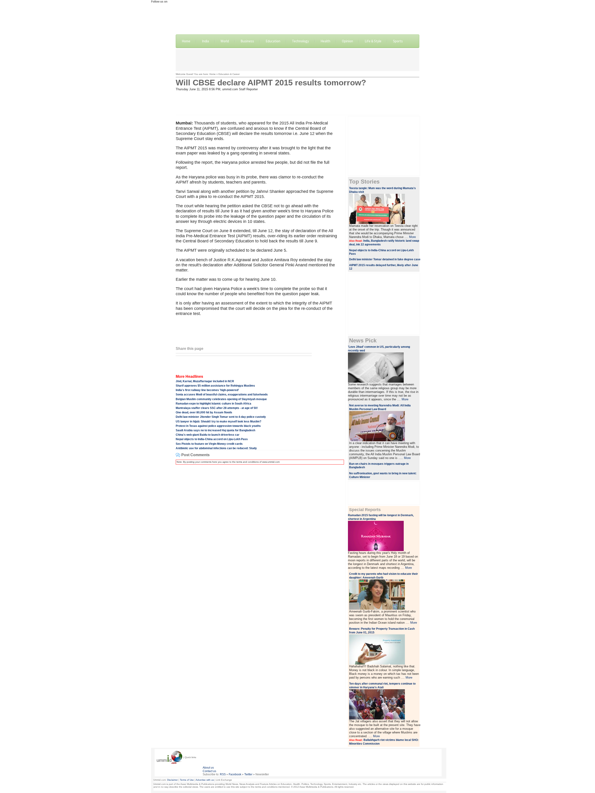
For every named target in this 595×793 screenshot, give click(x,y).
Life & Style (373, 41)
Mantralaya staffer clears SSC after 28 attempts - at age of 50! (217, 408)
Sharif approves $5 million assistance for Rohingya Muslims (215, 385)
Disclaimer (172, 780)
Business (247, 41)
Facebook (235, 774)
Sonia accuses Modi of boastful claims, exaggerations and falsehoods (222, 394)
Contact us (209, 771)
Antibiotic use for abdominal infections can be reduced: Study (216, 448)
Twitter (248, 774)
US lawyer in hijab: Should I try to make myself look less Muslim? (218, 421)
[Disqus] (259, 526)
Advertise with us (205, 780)
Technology (300, 41)
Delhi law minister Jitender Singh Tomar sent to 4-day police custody (221, 416)
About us (208, 767)
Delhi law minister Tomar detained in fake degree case (384, 259)
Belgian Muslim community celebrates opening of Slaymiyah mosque (221, 399)
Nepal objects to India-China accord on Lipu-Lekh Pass (212, 439)
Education (273, 41)
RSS (223, 774)
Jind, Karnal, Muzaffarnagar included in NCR (205, 381)
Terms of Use (187, 780)
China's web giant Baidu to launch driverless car (207, 434)
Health (325, 41)
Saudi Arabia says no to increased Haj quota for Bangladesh (215, 430)
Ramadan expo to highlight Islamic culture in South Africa (213, 403)
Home (186, 41)
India (205, 41)
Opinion (347, 41)
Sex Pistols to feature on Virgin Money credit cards (209, 443)
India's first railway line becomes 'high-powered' (207, 390)
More (412, 237)
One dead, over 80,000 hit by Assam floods (204, 412)
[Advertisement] (297, 59)
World (225, 41)
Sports (398, 41)
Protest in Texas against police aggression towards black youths (218, 426)
